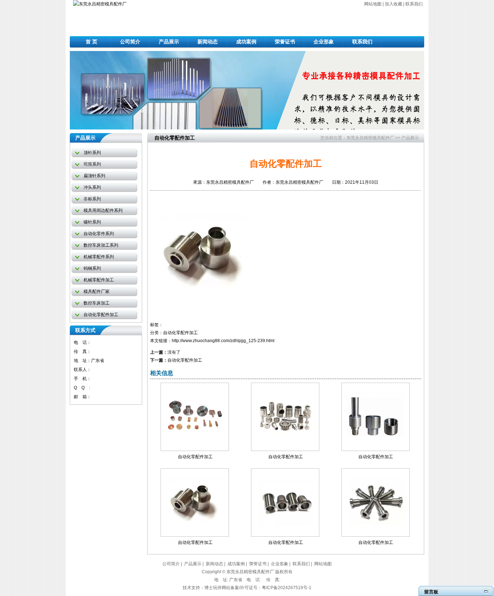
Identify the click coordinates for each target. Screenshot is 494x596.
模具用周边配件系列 (103, 210)
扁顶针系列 (94, 175)
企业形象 (324, 41)
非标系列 (92, 198)
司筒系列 (92, 164)
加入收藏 (393, 4)
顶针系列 (92, 152)
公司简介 (130, 41)
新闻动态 (207, 41)
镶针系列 (92, 222)
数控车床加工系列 (101, 245)
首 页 (91, 41)
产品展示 (169, 41)
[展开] (486, 591)
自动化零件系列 (99, 233)
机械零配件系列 (99, 256)
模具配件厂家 (97, 291)
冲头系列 (92, 187)
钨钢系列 (92, 268)
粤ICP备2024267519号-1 (286, 587)
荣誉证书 (285, 41)
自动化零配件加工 (101, 314)
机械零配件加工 (99, 279)
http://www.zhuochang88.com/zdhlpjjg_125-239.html (223, 340)
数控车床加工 (97, 303)
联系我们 (414, 4)
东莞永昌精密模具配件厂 (370, 137)
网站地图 (373, 4)
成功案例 (246, 41)
